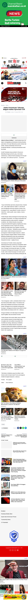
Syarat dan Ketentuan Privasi (8, 516)
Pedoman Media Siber (6, 513)
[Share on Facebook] (18, 428)
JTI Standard (4, 522)
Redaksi (3, 511)
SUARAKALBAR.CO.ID (15, 547)
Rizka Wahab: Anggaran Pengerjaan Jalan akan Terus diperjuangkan (21, 435)
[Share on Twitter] (21, 428)
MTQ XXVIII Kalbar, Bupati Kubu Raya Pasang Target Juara (19, 451)
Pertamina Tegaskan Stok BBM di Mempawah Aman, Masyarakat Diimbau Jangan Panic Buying (18, 469)
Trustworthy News (5, 519)
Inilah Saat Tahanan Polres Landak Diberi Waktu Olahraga (6, 435)
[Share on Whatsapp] (23, 428)
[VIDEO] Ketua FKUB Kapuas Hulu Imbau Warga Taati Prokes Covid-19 (19, 443)
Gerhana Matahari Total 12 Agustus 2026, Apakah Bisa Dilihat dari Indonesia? (18, 500)
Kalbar (3, 424)
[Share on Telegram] (26, 428)
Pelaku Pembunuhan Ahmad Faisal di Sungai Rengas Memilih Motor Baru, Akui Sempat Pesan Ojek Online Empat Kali (19, 461)
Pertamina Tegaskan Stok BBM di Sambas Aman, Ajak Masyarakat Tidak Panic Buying (18, 477)
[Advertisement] (14, 42)
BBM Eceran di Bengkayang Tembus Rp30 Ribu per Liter (18, 492)
